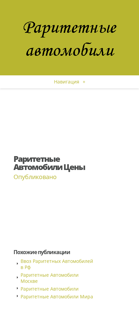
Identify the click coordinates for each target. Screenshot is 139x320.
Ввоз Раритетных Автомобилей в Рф (57, 264)
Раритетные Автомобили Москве (50, 278)
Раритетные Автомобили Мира (57, 296)
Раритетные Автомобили (50, 289)
